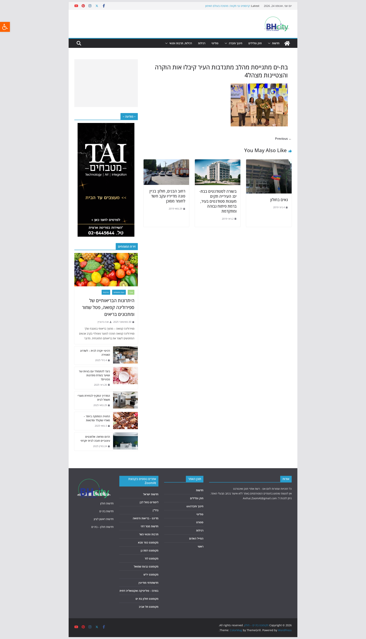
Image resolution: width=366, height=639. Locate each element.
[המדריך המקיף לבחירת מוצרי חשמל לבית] (125, 400)
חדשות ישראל (150, 494)
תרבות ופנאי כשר (148, 534)
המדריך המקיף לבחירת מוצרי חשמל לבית (94, 397)
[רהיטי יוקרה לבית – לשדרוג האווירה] (125, 355)
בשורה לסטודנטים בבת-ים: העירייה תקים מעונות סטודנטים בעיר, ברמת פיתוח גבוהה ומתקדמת (218, 201)
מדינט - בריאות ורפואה (145, 518)
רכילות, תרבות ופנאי (180, 43)
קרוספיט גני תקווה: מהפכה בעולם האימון (227, 6)
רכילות (201, 43)
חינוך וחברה (235, 43)
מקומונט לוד (151, 558)
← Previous (283, 138)
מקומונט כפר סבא (148, 542)
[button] (5, 27)
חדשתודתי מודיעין (148, 582)
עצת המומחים (119, 292)
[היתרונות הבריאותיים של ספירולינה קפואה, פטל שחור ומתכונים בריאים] (106, 269)
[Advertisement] (106, 83)
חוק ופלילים (255, 43)
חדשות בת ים (106, 511)
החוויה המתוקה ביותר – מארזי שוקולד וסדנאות (97, 418)
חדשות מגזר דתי (149, 526)
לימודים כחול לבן (149, 502)
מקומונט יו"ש (151, 574)
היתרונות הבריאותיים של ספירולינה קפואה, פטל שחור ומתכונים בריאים (108, 307)
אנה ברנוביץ (103, 322)
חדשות (275, 43)
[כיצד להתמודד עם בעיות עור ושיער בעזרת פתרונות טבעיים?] (125, 378)
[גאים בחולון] (269, 162)
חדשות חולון (107, 503)
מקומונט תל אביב (148, 606)
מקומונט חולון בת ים (147, 598)
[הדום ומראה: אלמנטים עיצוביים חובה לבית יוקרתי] (125, 441)
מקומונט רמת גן (149, 550)
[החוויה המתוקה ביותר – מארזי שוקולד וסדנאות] (125, 421)
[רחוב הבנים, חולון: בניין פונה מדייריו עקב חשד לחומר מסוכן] (166, 162)
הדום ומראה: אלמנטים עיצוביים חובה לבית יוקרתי (95, 438)
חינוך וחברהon (194, 506)
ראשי (200, 546)
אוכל (131, 292)
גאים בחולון (279, 199)
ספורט (199, 522)
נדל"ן (155, 510)
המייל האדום (196, 538)
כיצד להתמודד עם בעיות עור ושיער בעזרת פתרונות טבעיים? (94, 375)
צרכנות (106, 292)
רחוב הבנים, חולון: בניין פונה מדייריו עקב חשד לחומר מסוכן (167, 196)
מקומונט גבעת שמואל (146, 566)
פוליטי (214, 43)
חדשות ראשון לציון (104, 519)
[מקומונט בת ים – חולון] (287, 43)
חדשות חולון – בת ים (102, 527)
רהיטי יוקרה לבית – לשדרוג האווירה (95, 352)
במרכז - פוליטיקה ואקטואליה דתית (139, 590)
